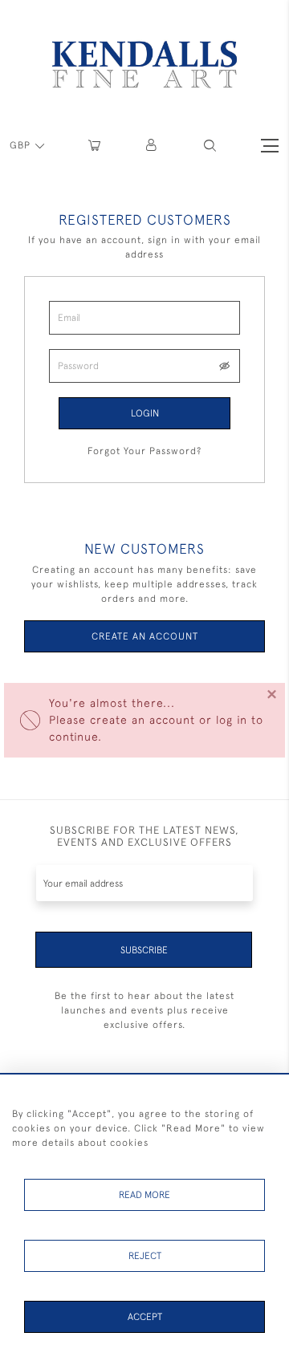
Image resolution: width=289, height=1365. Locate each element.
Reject (144, 1255)
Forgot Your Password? (144, 451)
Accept (145, 1316)
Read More (144, 1194)
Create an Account (145, 636)
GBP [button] (22, 145)
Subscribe (144, 950)
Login (145, 413)
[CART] (94, 145)
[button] (209, 145)
